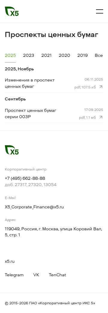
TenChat (57, 275)
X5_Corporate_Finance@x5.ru (34, 207)
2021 (46, 55)
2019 (82, 55)
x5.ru (10, 261)
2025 (10, 55)
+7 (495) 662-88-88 (25, 178)
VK (36, 275)
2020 (64, 55)
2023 (28, 55)
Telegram (14, 275)
